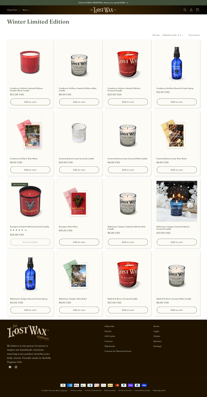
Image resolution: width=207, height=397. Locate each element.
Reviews (157, 341)
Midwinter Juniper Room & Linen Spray (29, 298)
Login (156, 331)
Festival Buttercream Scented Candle (76, 158)
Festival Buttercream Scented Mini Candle (128, 158)
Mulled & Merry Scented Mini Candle (173, 298)
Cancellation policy (142, 390)
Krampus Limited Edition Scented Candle (29, 226)
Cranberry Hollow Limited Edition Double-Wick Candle (26, 89)
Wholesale (110, 346)
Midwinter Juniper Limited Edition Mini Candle (126, 227)
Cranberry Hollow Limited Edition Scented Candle (124, 89)
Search (108, 331)
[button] (13, 10)
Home (156, 326)
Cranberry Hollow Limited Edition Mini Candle (77, 89)
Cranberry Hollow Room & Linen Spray (175, 88)
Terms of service (125, 390)
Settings (157, 346)
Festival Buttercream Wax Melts (171, 158)
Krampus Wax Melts (68, 226)
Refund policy (110, 390)
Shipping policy (159, 390)
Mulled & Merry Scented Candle (123, 298)
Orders (156, 336)
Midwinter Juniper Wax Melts (73, 298)
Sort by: (156, 35)
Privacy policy (76, 390)
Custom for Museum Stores (118, 351)
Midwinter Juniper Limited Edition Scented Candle (173, 227)
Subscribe (109, 326)
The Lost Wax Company (58, 390)
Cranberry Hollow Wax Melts (24, 158)
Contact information (93, 390)
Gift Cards (110, 336)
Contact (109, 341)
